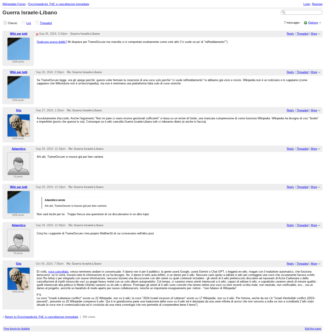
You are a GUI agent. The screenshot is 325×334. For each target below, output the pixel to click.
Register (317, 4)
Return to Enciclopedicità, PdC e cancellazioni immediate (41, 317)
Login (306, 4)
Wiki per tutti (18, 33)
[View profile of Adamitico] (18, 172)
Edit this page (313, 328)
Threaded (46, 23)
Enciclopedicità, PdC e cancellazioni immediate (58, 4)
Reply (290, 33)
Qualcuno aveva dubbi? (52, 42)
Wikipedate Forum (14, 4)
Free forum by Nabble (17, 328)
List (28, 23)
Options (313, 22)
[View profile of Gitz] (18, 134)
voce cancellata (58, 271)
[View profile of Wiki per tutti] (18, 57)
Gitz (18, 110)
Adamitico (19, 148)
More (314, 33)
